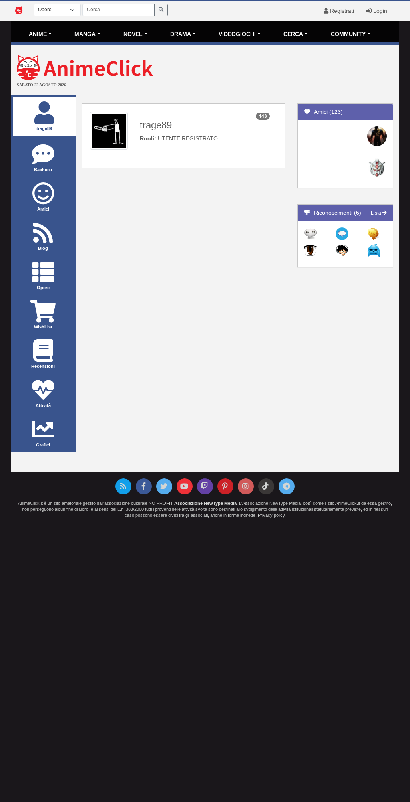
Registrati (341, 11)
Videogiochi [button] (237, 34)
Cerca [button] (293, 34)
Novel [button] (133, 34)
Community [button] (348, 34)
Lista (376, 213)
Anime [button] (38, 34)
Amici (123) (327, 112)
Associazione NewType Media (205, 503)
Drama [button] (180, 34)
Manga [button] (85, 34)
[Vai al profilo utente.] (109, 130)
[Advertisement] (269, 71)
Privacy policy (271, 515)
